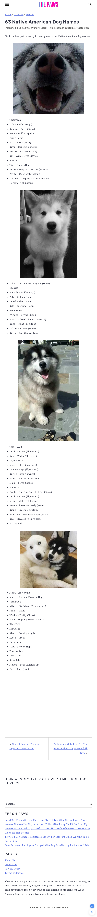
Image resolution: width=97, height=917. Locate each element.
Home (8, 15)
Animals (18, 15)
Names (30, 15)
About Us (10, 860)
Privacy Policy (12, 869)
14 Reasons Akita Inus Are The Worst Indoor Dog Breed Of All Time (71, 749)
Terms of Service (14, 873)
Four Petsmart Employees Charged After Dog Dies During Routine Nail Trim (47, 845)
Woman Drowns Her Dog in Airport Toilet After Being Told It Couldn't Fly (46, 824)
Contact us (11, 865)
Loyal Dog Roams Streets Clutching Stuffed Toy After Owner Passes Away (46, 820)
